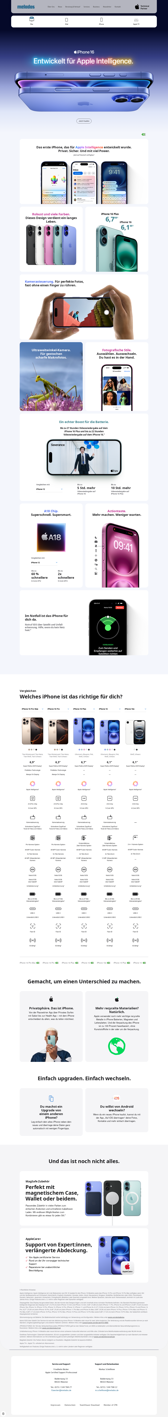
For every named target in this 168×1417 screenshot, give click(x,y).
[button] (31, 21)
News (60, 6)
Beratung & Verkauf (72, 6)
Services (87, 6)
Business (96, 6)
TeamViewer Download (89, 1404)
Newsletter (107, 6)
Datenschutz (70, 1404)
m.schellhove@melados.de (107, 1390)
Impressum (55, 1404)
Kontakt (118, 6)
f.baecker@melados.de (61, 1390)
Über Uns (51, 6)
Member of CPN (110, 1404)
